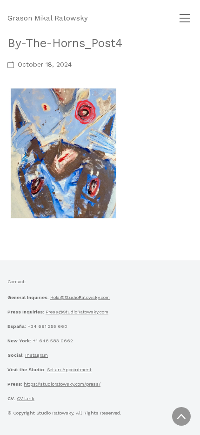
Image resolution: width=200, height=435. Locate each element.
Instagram (36, 355)
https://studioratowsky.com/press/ (62, 384)
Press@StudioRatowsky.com (77, 311)
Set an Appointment (69, 369)
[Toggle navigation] (185, 18)
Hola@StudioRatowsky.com (80, 297)
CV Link (25, 398)
